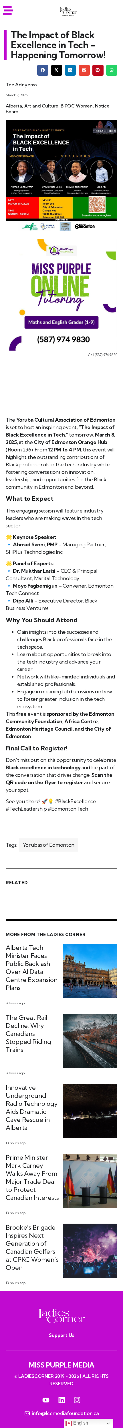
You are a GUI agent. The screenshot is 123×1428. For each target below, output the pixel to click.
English (80, 1423)
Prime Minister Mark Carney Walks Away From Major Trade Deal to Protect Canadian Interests (32, 1177)
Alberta (14, 106)
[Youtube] (46, 1400)
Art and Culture (41, 106)
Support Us (61, 1335)
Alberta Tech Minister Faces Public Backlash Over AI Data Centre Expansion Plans (31, 968)
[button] (42, 70)
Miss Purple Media (61, 1365)
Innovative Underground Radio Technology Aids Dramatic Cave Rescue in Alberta (31, 1107)
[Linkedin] (61, 1400)
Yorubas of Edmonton (48, 845)
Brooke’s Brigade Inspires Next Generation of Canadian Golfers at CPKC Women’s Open (32, 1247)
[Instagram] (77, 1400)
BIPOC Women (77, 106)
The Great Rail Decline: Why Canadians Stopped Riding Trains (28, 1034)
